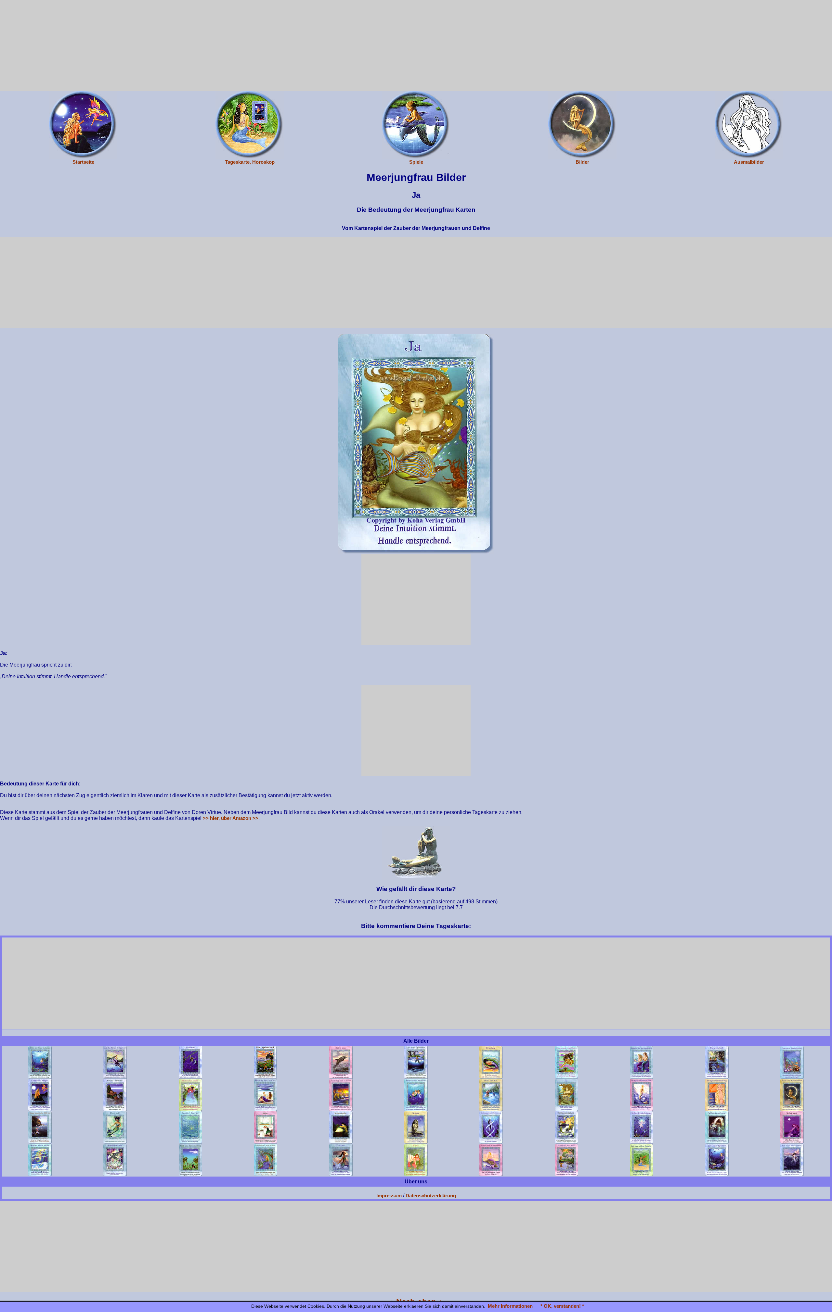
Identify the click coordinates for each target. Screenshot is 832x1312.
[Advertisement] (416, 45)
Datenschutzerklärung (431, 1195)
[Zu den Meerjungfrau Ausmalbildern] (749, 124)
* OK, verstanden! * (562, 1306)
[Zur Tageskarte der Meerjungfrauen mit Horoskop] (249, 124)
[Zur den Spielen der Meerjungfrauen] (416, 124)
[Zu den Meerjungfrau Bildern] (582, 124)
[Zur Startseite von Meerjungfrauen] (83, 124)
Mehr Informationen (510, 1306)
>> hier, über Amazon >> (230, 818)
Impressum (389, 1195)
